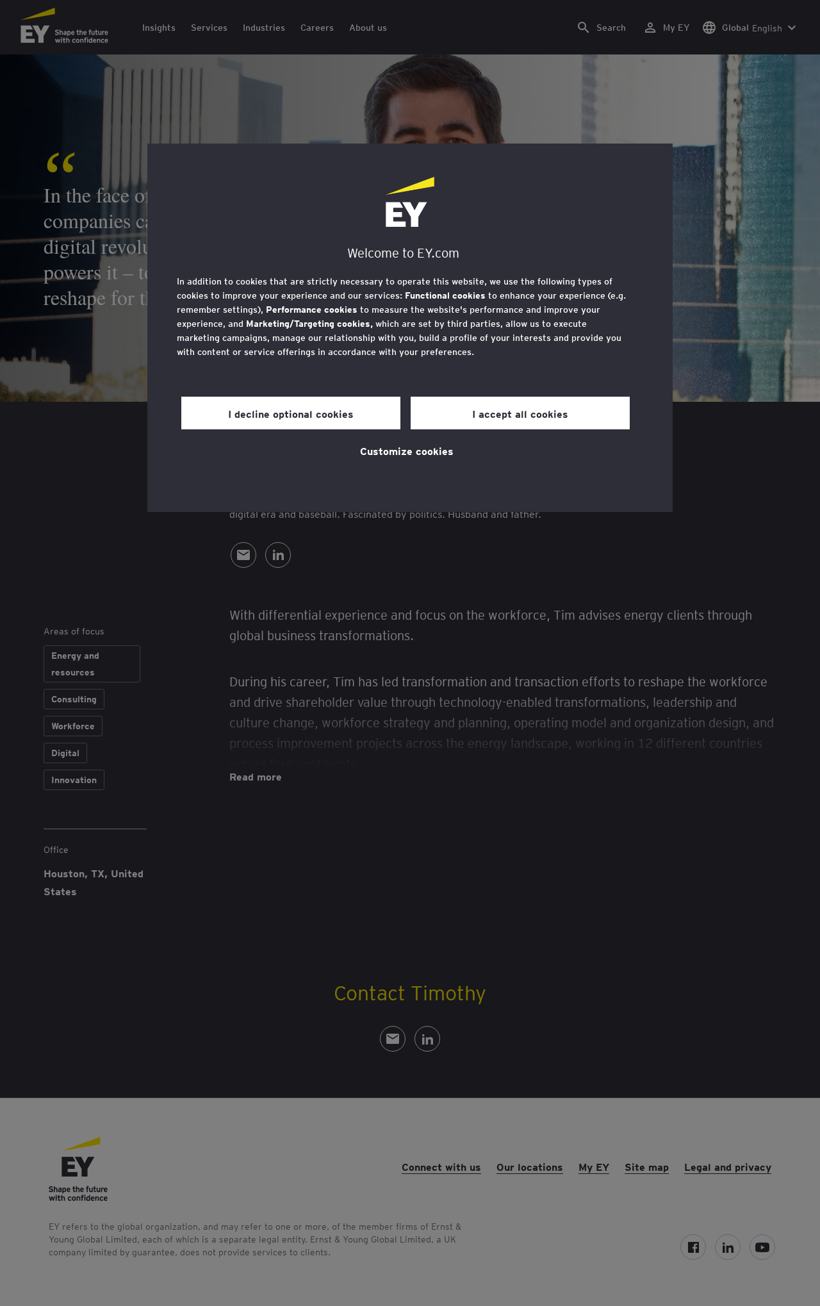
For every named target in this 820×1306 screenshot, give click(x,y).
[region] (410, 328)
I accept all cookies (520, 413)
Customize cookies (407, 450)
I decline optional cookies (291, 413)
